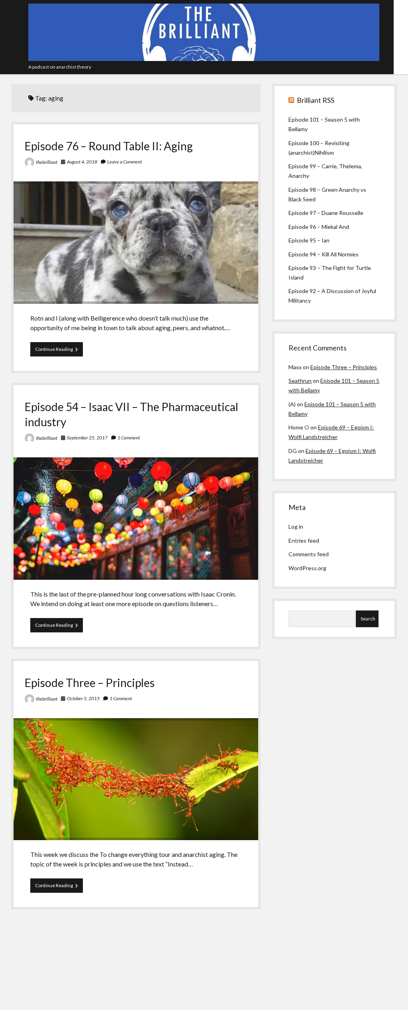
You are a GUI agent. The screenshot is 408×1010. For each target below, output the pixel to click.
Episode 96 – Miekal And (318, 226)
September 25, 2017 (87, 438)
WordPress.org (307, 568)
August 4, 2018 (82, 162)
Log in (295, 526)
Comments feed (308, 554)
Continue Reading (59, 351)
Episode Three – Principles (90, 682)
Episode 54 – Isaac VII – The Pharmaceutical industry (136, 518)
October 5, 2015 (83, 698)
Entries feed (303, 540)
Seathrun (300, 380)
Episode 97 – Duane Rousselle (325, 212)
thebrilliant (46, 162)
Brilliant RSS (315, 100)
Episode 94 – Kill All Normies (323, 254)
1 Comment (129, 438)
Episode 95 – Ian (309, 240)
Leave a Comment (124, 162)
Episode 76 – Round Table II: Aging (109, 146)
